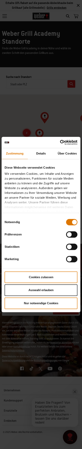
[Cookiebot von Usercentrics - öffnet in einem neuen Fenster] (60, 142)
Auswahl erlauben (41, 290)
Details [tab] (41, 153)
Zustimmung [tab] (15, 153)
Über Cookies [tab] (67, 153)
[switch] (71, 234)
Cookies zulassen (41, 277)
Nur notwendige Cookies (41, 303)
